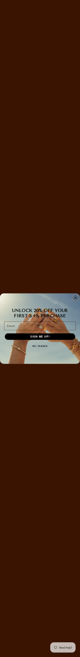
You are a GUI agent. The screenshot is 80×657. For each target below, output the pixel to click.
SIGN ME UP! (40, 336)
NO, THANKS (40, 346)
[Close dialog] (75, 298)
